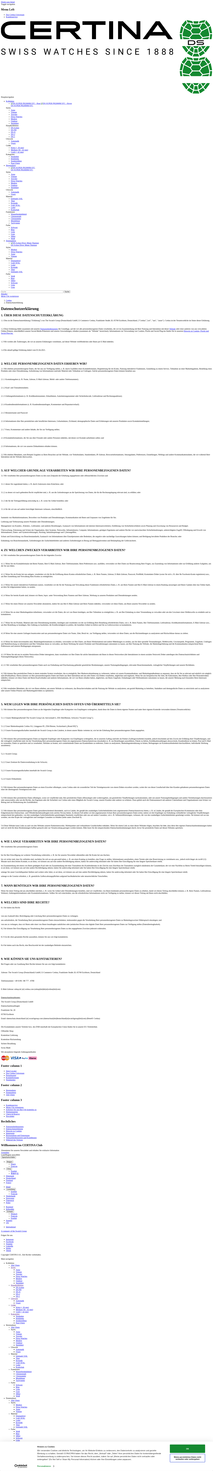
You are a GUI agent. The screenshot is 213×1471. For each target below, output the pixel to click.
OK (187, 1449)
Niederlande (10, 1196)
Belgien (9, 1162)
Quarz (13, 143)
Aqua (13, 110)
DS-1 (13, 137)
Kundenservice (12, 17)
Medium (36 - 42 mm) (19, 150)
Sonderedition (16, 161)
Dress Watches (16, 117)
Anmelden (5, 1153)
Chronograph (16, 216)
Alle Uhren (10, 1095)
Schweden (10, 1209)
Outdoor (14, 121)
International (11, 1227)
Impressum (10, 1133)
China (9, 1169)
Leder (13, 207)
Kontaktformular (12, 1078)
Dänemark (10, 1176)
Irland (8, 1187)
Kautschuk (15, 210)
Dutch (13, 1164)
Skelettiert (15, 123)
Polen (8, 1203)
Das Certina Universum (15, 15)
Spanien (9, 1220)
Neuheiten (15, 157)
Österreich (10, 1200)
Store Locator (11, 1071)
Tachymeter (15, 223)
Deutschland (11, 1178)
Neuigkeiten (10, 1080)
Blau (13, 230)
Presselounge (11, 1075)
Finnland (9, 1180)
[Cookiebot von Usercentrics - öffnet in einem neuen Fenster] (21, 1466)
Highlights (15, 159)
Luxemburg (11, 1189)
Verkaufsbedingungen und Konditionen (21, 1138)
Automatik (15, 141)
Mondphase (15, 221)
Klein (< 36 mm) (17, 148)
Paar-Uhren (15, 163)
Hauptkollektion (17, 1285)
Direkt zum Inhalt (8, 2)
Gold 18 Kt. (15, 205)
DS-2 (13, 134)
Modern (14, 119)
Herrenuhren (11, 165)
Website (172, 329)
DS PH (14, 130)
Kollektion (10, 101)
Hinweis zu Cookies (14, 1131)
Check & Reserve (13, 1114)
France (8, 1183)
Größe (13, 1305)
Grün (13, 232)
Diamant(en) (16, 261)
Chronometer (16, 219)
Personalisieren (44, 1466)
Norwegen (10, 1198)
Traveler (14, 114)
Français (14, 1166)
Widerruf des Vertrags (14, 1140)
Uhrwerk (14, 1298)
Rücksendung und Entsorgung (18, 1135)
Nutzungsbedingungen (49, 329)
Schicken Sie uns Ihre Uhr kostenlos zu (21, 1110)
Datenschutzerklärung (14, 1129)
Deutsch (14, 1214)
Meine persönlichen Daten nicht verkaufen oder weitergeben (187, 1458)
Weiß (13, 238)
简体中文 (15, 1173)
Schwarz (14, 227)
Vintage (14, 112)
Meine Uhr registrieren (15, 1107)
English (14, 1171)
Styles (13, 1267)
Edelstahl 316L (17, 199)
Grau (13, 234)
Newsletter (10, 1116)
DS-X (13, 132)
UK (7, 1223)
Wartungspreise (12, 1112)
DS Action (15, 128)
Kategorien (15, 1314)
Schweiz (10, 1211)
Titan (13, 201)
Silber (13, 236)
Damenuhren (11, 241)
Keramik (14, 203)
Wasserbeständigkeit (19, 214)
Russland (9, 1207)
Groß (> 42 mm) (17, 152)
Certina (9, 300)
